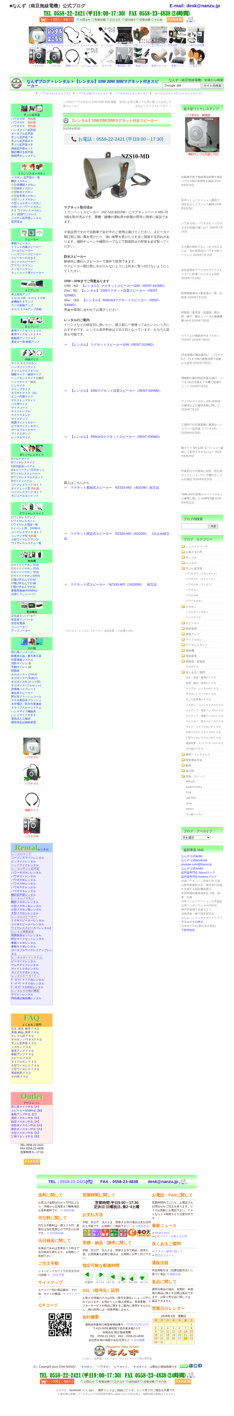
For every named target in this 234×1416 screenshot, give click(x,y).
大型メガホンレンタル (25, 913)
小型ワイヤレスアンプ (25, 539)
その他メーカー (194, 814)
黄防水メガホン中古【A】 (27, 1129)
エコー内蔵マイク (22, 396)
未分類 (190, 771)
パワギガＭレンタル (23, 883)
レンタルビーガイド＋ (25, 976)
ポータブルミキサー (23, 429)
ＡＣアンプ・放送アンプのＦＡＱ (204, 710)
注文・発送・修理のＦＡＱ (201, 677)
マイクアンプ (19, 418)
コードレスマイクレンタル (27, 857)
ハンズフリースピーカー (26, 254)
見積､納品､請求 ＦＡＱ (25, 1032)
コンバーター (19, 627)
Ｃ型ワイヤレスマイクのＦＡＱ (203, 737)
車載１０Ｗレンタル (23, 942)
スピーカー (96, 630)
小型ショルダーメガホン (26, 203)
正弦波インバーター (23, 615)
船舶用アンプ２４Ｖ (23, 338)
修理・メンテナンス (198, 754)
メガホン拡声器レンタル (26, 218)
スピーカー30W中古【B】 (27, 1110)
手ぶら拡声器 (32, 115)
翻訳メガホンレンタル (25, 902)
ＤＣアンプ (32, 326)
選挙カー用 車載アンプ (25, 341)
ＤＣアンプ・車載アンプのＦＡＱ (204, 715)
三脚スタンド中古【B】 (25, 1136)
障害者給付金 (194, 760)
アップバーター (20, 630)
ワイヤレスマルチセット (28, 477)
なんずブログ (38, 81)
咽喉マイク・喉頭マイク (26, 374)
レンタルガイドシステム (27, 957)
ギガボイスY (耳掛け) (24, 678)
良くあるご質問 (195, 672)
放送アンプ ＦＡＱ (22, 1050)
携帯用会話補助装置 (23, 722)
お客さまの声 (194, 552)
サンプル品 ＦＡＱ (22, 1035)
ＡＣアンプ (32, 290)
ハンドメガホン (26, 199)
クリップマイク (20, 389)
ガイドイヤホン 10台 (26, 564)
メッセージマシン (22, 269)
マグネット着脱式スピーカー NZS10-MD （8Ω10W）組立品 (114, 487)
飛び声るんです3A (24, 579)
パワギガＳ (23, 126)
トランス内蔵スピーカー (26, 247)
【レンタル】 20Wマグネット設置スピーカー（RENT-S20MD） (116, 390)
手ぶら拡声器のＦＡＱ (198, 699)
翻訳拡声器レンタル (23, 894)
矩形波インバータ (22, 619)
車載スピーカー (20, 243)
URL (130, 630)
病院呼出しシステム (23, 155)
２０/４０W (18, 298)
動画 (188, 765)
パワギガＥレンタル (23, 887)
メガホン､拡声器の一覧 (25, 177)
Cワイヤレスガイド (23, 521)
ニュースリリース (197, 546)
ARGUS (190, 781)
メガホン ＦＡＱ (21, 1047)
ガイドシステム (22, 480)
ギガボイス (192, 666)
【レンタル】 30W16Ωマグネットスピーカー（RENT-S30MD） (116, 436)
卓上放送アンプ (20, 294)
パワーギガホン (194, 600)
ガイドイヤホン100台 (26, 575)
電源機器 (31, 612)
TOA (188, 792)
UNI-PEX (191, 797)
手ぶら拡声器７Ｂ (22, 137)
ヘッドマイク (19, 382)
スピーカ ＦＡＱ (21, 1058)
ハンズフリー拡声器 (23, 130)
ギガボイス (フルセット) (26, 685)
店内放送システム (24, 466)
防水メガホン (25, 192)
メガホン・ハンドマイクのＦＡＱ (204, 704)
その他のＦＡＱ (194, 748)
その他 (32, 648)
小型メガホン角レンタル (26, 909)
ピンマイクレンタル (23, 861)
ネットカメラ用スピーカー (27, 272)
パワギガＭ (23, 118)
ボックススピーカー (23, 261)
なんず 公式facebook (194, 860)
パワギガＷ (192, 595)
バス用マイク (19, 404)
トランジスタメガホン (31, 173)
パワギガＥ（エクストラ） (201, 579)
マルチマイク (21, 458)
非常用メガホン (26, 195)
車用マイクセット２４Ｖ (26, 334)
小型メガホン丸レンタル (26, 906)
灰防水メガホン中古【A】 (27, 1125)
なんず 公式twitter (192, 856)
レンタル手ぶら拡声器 (25, 868)
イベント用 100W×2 (26, 528)
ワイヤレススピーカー (26, 473)
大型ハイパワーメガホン (26, 206)
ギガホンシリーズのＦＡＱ (201, 693)
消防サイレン (21, 663)
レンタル (62, 81)
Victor (189, 803)
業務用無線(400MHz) (24, 590)
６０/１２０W (36, 298)
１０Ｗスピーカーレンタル (27, 920)
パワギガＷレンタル (23, 880)
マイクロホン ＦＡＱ (23, 1061)
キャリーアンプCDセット (29, 470)
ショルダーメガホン (197, 611)
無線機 (32, 561)
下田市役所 (188, 930)
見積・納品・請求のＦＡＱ (201, 683)
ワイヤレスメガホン (29, 210)
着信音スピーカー (22, 693)
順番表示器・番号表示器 (26, 656)
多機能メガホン (26, 184)
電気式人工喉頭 (20, 718)
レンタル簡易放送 (23, 931)
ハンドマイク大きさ (23, 715)
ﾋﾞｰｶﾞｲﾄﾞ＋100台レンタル (27, 987)
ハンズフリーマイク (23, 367)
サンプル (191, 557)
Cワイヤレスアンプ (23, 517)
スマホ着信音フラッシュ (26, 700)
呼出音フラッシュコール (26, 696)
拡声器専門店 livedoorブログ (199, 876)
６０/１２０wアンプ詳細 (26, 309)
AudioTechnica (194, 787)
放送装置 (109, 630)
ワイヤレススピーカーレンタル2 (31, 928)
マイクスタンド (20, 415)
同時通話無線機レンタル (26, 998)
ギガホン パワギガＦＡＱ (26, 1039)
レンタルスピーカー (24, 916)
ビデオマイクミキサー (25, 426)
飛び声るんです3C (24, 587)
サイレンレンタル (22, 994)
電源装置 (191, 656)
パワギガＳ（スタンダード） (202, 573)
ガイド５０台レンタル (25, 972)
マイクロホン (194, 639)
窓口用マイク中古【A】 (25, 1106)
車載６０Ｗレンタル (23, 946)
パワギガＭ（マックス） (199, 584)
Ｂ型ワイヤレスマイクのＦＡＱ (203, 732)
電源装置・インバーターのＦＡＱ (204, 743)
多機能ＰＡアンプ (22, 301)
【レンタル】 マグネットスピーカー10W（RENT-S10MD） (124, 286)
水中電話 (16, 703)
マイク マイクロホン (24, 363)
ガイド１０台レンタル (25, 968)
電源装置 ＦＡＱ (21, 1072)
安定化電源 (18, 623)
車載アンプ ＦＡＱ (22, 1054)
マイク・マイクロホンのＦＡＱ (203, 726)
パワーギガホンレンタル (26, 872)
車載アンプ (192, 634)
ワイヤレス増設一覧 (25, 524)
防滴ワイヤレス (27, 214)
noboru (190, 808)
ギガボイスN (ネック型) (25, 681)
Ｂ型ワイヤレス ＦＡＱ (25, 1065)
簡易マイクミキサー (23, 422)
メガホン (191, 606)
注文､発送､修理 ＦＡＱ (25, 1028)
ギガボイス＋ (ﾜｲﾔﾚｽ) (24, 674)
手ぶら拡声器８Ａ (22, 141)
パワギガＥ (23, 122)
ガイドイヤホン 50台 (26, 572)
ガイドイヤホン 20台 (26, 568)
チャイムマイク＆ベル (25, 370)
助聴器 (15, 670)
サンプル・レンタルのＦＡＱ (202, 688)
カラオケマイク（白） (25, 392)
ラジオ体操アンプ (22, 305)
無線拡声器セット (22, 148)
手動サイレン (21, 667)
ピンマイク (18, 385)
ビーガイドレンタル (23, 961)
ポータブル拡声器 (22, 133)
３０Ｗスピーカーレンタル (27, 924)
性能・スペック (195, 776)
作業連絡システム (22, 659)
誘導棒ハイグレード (23, 689)
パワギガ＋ (192, 590)
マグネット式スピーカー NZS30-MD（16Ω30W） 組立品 (113, 584)
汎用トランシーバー (23, 594)
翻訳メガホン (19, 181)
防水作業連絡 (33, 703)
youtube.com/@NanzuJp (196, 864)
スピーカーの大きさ (23, 257)
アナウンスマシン (22, 265)
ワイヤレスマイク (24, 462)
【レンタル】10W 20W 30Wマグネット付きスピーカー (93, 83)
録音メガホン (25, 188)
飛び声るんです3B (24, 583)
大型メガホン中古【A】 (25, 1132)
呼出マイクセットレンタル (27, 939)
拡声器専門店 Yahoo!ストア (198, 872)
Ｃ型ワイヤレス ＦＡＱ (25, 1069)
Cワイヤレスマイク (32, 513)
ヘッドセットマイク (23, 378)
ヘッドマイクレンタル (25, 865)
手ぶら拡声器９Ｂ (22, 144)
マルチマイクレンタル (25, 965)
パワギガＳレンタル (23, 891)
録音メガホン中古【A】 (25, 1121)
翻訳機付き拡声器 (22, 152)
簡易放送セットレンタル (26, 935)
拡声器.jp (16, 221)
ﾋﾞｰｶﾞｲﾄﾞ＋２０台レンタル (27, 983)
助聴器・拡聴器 (195, 661)
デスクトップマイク (23, 400)
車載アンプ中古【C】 (24, 1114)
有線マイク (32, 359)
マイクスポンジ (20, 433)
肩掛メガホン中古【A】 (25, 1118)
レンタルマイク (20, 437)
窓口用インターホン (23, 652)
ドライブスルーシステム (26, 707)
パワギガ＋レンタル (23, 876)
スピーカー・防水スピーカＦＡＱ (204, 721)
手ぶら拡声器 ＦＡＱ (23, 1043)
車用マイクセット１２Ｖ (26, 330)
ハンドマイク (193, 617)
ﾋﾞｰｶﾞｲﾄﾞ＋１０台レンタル (27, 979)
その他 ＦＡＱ (19, 1076)
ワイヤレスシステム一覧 (26, 543)
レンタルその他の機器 (25, 990)
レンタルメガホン (23, 898)
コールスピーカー (22, 250)
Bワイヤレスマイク (32, 454)
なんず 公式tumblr (192, 868)
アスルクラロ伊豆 (192, 921)
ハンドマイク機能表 (23, 711)
